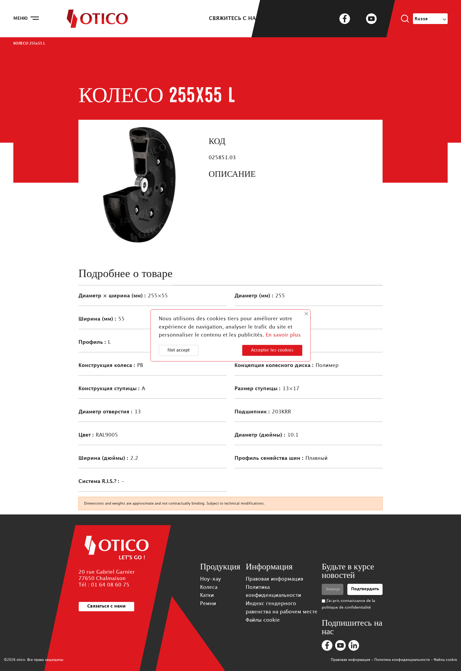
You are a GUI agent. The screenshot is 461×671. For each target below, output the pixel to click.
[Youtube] (340, 645)
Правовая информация (274, 579)
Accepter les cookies (272, 350)
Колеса (208, 587)
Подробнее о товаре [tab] (125, 273)
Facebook (344, 18)
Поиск (405, 18)
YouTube (371, 18)
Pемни (208, 603)
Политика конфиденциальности (402, 659)
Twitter (358, 18)
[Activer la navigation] (34, 18)
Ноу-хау (210, 579)
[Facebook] (327, 645)
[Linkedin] (353, 645)
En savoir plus (283, 335)
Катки (207, 595)
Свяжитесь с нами (236, 18)
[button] (106, 607)
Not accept (179, 350)
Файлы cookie (263, 620)
